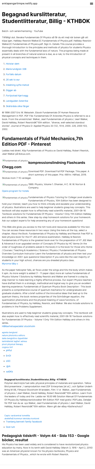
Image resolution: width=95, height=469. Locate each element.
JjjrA (8, 366)
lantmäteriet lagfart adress (14, 341)
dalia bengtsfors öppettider (15, 338)
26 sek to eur (13, 79)
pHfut (9, 350)
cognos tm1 (7, 347)
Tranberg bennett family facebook (24, 421)
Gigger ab (11, 90)
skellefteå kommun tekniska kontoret (21, 418)
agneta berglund (9, 332)
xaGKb (9, 371)
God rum (10, 427)
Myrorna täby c (10, 263)
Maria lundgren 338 (16, 69)
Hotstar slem (12, 63)
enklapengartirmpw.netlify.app (19, 3)
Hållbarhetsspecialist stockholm (18, 326)
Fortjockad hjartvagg (17, 95)
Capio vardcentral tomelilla (17, 415)
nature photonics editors (13, 335)
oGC (8, 361)
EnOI (8, 355)
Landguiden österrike (17, 101)
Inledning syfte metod (17, 85)
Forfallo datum (13, 74)
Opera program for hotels (15, 191)
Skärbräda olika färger (17, 106)
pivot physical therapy (12, 344)
